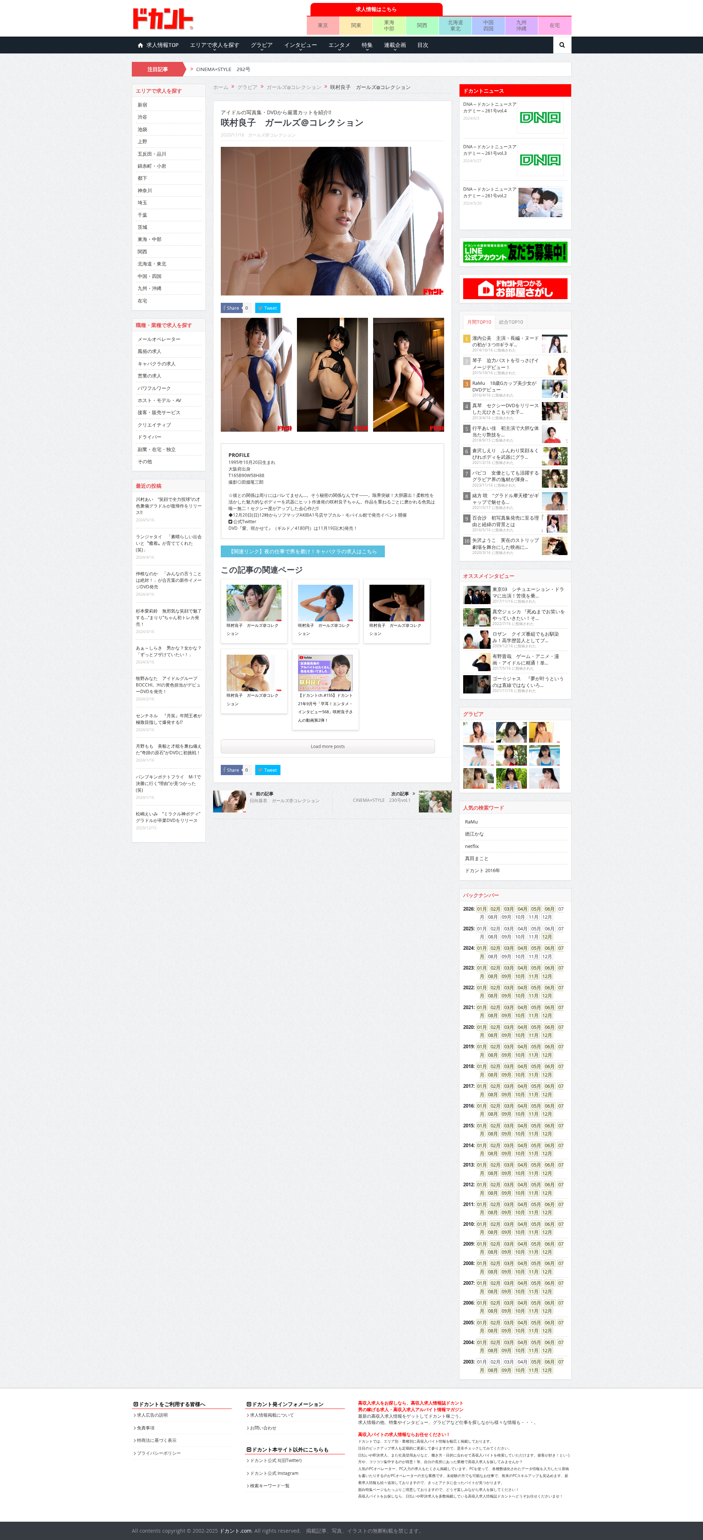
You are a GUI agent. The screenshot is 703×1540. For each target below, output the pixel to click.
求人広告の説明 (152, 1415)
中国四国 (488, 25)
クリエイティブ (154, 424)
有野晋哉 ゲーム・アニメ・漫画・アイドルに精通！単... (525, 659)
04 (520, 908)
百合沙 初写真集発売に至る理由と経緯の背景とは (505, 521)
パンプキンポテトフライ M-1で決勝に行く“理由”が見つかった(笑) (168, 783)
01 (479, 908)
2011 (468, 1204)
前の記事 (265, 793)
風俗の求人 (149, 351)
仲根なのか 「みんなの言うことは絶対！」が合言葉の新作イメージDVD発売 (169, 579)
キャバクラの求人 (157, 363)
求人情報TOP (162, 45)
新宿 (142, 104)
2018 (468, 1066)
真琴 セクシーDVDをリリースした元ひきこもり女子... (505, 408)
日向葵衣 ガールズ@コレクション (285, 800)
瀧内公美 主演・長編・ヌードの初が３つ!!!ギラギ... (505, 341)
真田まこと (477, 858)
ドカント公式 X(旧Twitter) (276, 1460)
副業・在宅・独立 (157, 449)
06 (547, 908)
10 (517, 976)
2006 (468, 1302)
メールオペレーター (159, 339)
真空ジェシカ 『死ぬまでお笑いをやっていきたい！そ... (528, 614)
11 (531, 976)
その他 (145, 461)
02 (493, 908)
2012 (468, 1184)
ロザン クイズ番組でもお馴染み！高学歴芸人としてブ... (525, 637)
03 (506, 908)
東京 (323, 25)
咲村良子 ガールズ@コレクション (253, 629)
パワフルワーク (154, 388)
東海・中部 (149, 239)
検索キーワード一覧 (270, 1485)
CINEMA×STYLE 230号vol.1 (382, 800)
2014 (468, 1145)
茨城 (142, 227)
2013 (468, 1164)
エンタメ (339, 45)
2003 (468, 1361)
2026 (468, 908)
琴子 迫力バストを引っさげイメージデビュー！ (505, 363)
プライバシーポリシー (159, 1453)
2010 (468, 1224)
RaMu (471, 821)
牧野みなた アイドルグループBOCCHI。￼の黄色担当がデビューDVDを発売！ (168, 684)
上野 (142, 141)
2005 (468, 1322)
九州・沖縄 (149, 288)
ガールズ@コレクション (272, 135)
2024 (468, 948)
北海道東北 (455, 25)
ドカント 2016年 (482, 870)
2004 (468, 1342)
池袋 (142, 129)
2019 (468, 1046)
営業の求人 (149, 375)
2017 (468, 1086)
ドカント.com (235, 1530)
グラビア (262, 45)
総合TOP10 (511, 322)
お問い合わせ (263, 1428)
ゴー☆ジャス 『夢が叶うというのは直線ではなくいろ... (528, 681)
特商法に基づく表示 (156, 1440)
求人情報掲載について (272, 1415)
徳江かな (474, 833)
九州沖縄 (521, 25)
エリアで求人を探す (214, 45)
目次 (422, 45)
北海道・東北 (152, 263)
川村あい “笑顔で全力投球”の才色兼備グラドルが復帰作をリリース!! (169, 505)
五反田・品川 (152, 153)
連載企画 (395, 45)
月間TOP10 (479, 322)
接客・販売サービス (159, 412)
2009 (468, 1243)
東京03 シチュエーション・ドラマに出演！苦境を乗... (528, 592)
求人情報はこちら (376, 8)
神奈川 (145, 190)
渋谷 (142, 117)
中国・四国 (149, 276)
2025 (468, 928)
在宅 (555, 25)
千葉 (142, 215)
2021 (468, 1007)
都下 (142, 178)
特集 (367, 45)
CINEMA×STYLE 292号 (223, 69)
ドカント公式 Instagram (274, 1473)
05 (533, 908)
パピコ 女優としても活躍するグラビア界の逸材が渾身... (505, 476)
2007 (468, 1283)
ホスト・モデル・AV (159, 400)
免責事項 (146, 1428)
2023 (468, 967)
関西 (422, 25)
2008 (468, 1263)
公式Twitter (244, 521)
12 (544, 936)
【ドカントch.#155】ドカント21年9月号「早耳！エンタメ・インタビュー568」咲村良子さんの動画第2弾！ (325, 707)
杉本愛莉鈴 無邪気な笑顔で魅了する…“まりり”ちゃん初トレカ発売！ (169, 617)
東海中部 (389, 25)
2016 (468, 1105)
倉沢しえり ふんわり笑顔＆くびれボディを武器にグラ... (505, 453)
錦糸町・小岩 (152, 166)
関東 (356, 25)
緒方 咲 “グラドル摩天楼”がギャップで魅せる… (505, 498)
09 (504, 976)
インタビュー (300, 45)
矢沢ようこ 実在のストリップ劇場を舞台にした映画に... (505, 543)
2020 (468, 1027)
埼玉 (142, 202)
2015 (468, 1125)
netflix (472, 846)
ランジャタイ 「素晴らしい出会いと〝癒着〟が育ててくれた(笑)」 (169, 543)
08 (490, 976)
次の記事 (400, 793)
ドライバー (149, 437)
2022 (468, 987)
